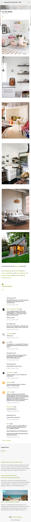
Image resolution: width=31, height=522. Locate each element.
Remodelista (17, 275)
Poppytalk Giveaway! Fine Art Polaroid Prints (11, 462)
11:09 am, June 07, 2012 (13, 402)
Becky (8, 423)
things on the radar (7, 286)
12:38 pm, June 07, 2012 (13, 411)
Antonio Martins (6, 275)
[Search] (29, 2)
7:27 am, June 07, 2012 (13, 349)
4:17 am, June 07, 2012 (13, 304)
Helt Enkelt (16, 271)
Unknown (9, 382)
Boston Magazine (21, 273)
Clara (8, 342)
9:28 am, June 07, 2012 (13, 378)
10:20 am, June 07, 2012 (13, 387)
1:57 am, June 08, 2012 (13, 419)
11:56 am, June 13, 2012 (13, 437)
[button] (2, 16)
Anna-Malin (10, 333)
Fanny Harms (10, 406)
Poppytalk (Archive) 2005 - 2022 (12, 2)
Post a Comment (6, 440)
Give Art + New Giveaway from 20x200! (10, 501)
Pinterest (17, 266)
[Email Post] (2, 284)
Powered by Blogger (16, 517)
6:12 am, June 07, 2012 (13, 319)
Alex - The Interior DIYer (13, 309)
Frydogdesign (7, 271)
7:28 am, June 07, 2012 (13, 368)
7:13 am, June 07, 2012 (13, 338)
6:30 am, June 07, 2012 (13, 329)
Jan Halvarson (10, 372)
